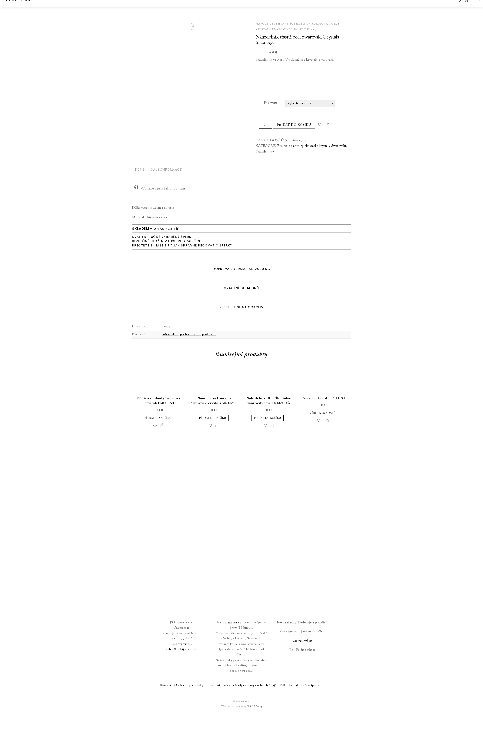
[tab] (140, 170)
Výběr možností (322, 413)
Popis (140, 170)
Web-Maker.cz (254, 707)
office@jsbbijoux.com (181, 649)
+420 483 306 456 (181, 638)
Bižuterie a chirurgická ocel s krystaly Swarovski (311, 146)
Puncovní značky (218, 685)
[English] (437, 728)
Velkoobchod (289, 685)
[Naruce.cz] (241, 612)
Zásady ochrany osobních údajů (254, 685)
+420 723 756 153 (181, 644)
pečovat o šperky (215, 245)
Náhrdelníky (304, 29)
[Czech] (433, 728)
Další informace (166, 170)
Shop (280, 24)
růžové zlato (170, 334)
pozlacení (209, 334)
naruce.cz (245, 701)
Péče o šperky (310, 685)
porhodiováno (190, 334)
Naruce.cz (264, 24)
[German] (442, 728)
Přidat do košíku (294, 125)
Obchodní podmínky (188, 685)
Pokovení (270, 103)
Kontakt (165, 685)
